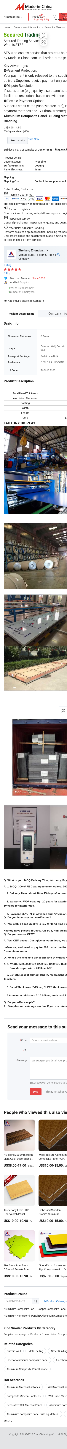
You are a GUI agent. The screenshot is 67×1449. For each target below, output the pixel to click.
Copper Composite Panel (52, 1309)
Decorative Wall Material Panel (24, 1405)
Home (7, 27)
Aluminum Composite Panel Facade (27, 1369)
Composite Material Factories (24, 1396)
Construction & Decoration (27, 27)
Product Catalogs (56, 1301)
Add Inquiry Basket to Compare (26, 300)
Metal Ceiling (35, 1351)
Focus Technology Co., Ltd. (47, 1434)
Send (36, 1091)
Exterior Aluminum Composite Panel (27, 1360)
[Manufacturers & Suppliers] (33, 6)
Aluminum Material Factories (23, 1387)
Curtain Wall (14, 1351)
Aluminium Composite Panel (20, 1309)
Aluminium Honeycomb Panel (21, 1315)
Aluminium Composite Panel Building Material (33, 1414)
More (7, 1421)
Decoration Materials (54, 27)
